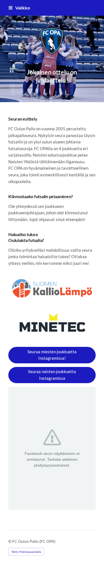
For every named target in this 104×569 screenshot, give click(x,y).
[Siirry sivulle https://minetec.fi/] (52, 324)
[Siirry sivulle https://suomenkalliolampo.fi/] (52, 288)
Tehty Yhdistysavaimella (26, 551)
